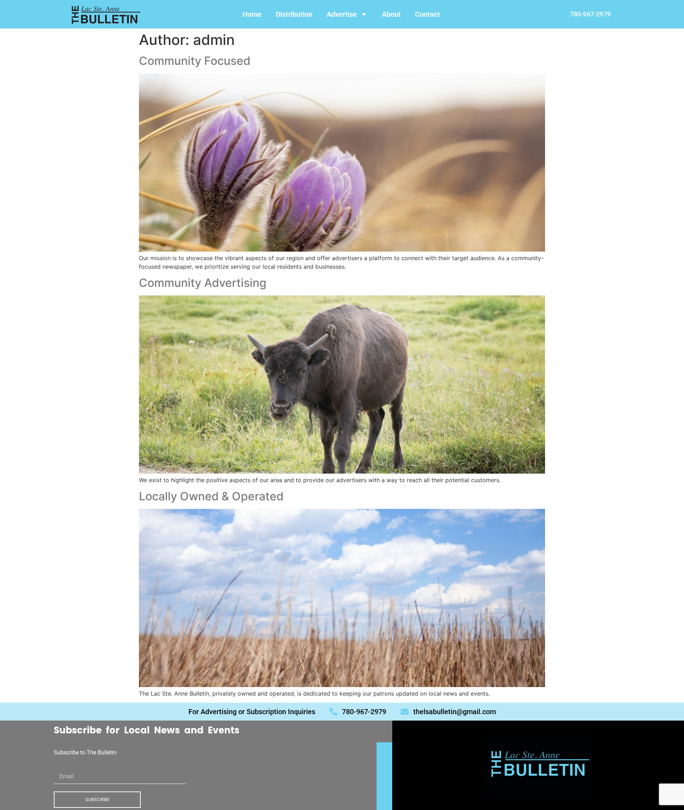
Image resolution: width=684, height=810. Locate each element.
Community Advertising (202, 283)
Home (252, 14)
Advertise (342, 14)
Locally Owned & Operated (211, 496)
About (391, 14)
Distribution (294, 14)
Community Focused (194, 61)
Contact (427, 14)
